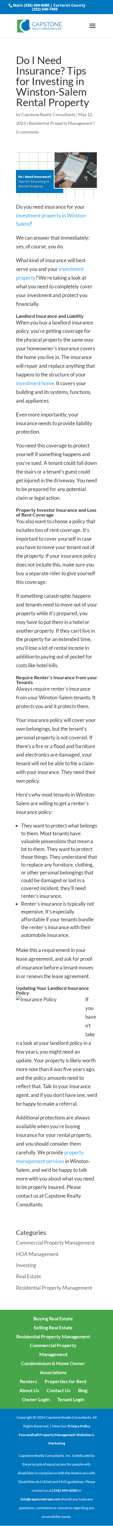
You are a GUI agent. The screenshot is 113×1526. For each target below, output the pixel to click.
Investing (26, 1265)
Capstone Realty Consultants (48, 114)
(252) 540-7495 (45, 9)
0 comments (27, 131)
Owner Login (36, 1399)
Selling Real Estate (53, 1327)
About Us (29, 1390)
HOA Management (37, 1254)
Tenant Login (70, 1399)
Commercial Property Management (55, 1242)
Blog (82, 1390)
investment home (35, 383)
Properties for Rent (65, 1381)
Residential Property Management (61, 123)
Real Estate (28, 1276)
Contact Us (59, 1390)
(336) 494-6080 (36, 5)
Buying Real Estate (53, 1318)
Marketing (56, 1443)
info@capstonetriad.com (40, 1499)
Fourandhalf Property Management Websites (55, 1434)
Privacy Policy (78, 1426)
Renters (28, 1381)
